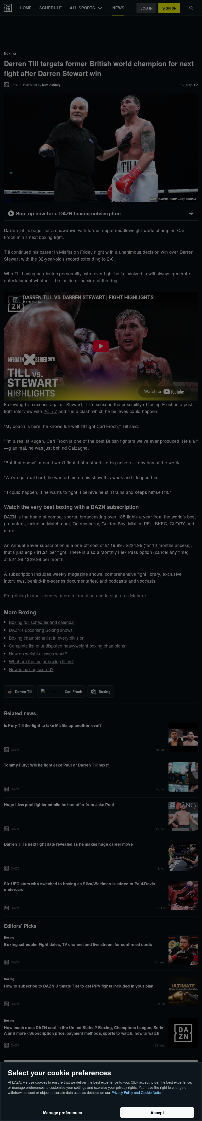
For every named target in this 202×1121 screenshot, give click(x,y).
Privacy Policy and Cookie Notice (137, 1092)
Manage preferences (62, 1112)
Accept (157, 1112)
